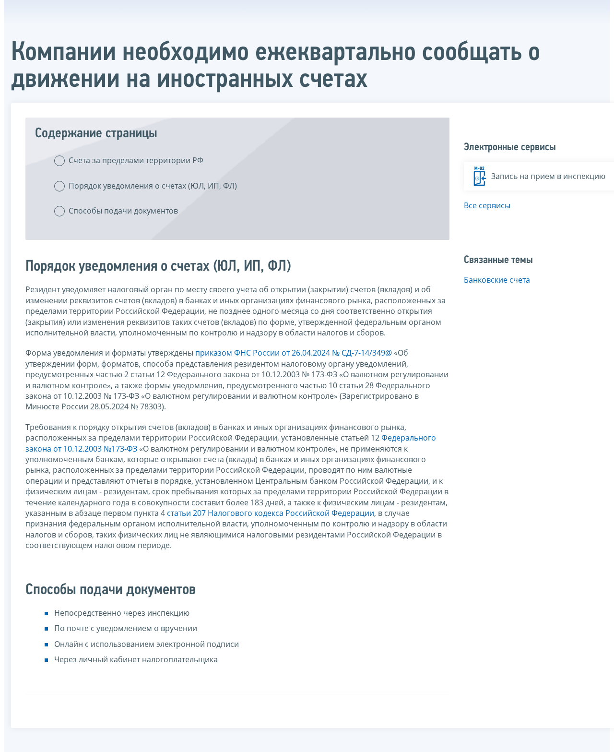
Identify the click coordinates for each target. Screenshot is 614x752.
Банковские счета (497, 280)
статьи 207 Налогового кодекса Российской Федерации (270, 513)
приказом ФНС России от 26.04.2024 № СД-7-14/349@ (293, 352)
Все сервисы (487, 205)
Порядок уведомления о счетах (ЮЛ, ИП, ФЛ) (153, 185)
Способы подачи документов (123, 210)
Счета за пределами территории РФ (136, 160)
